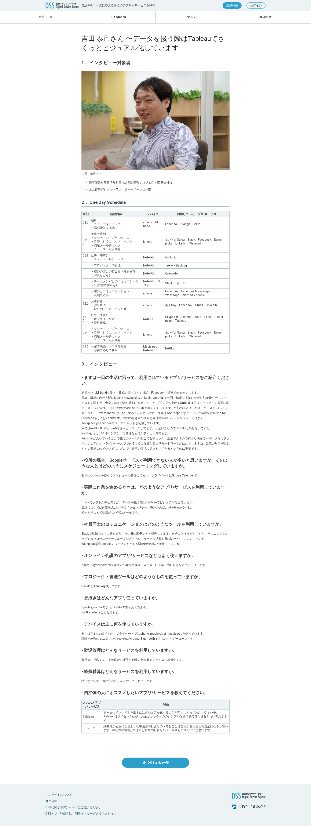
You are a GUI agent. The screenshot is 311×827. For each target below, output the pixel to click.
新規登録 (232, 5)
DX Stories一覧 (158, 762)
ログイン (256, 5)
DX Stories (118, 17)
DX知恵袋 (265, 17)
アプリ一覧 (45, 17)
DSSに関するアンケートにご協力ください (73, 807)
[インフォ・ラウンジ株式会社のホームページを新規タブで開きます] (249, 807)
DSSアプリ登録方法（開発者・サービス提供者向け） (80, 813)
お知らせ (192, 17)
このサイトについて (58, 794)
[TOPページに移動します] (62, 5)
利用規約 (51, 801)
